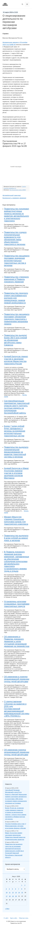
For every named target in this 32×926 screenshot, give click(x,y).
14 (19, 892)
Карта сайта (13, 918)
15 (22, 892)
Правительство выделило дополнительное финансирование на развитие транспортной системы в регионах (16, 452)
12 (13, 892)
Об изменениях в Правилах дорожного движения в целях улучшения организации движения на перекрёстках (16, 641)
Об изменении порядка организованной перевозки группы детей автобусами (16, 752)
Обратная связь (23, 918)
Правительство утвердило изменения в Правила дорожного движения (16, 279)
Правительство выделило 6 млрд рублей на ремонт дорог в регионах (16, 538)
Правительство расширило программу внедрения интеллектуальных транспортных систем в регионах (16, 261)
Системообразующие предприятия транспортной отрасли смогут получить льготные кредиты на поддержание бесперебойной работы (16, 407)
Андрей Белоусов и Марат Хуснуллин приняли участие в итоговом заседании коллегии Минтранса (16, 473)
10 (6, 892)
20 (16, 896)
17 (6, 896)
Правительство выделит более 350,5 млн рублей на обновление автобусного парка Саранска (15, 340)
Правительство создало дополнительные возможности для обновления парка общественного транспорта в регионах (15, 238)
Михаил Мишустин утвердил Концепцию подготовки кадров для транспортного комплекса (16, 520)
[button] (22, 4)
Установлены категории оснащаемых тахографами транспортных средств (16, 603)
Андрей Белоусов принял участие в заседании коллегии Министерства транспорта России (16, 360)
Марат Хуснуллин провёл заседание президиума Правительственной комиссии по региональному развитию (15, 836)
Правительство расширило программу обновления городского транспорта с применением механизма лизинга (16, 319)
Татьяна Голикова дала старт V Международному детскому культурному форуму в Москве (15, 826)
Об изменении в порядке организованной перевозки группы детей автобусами (16, 679)
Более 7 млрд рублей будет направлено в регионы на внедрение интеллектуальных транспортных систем (14, 431)
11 (9, 892)
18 (9, 896)
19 (13, 896)
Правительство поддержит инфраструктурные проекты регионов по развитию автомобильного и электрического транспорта (16, 215)
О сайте (6, 918)
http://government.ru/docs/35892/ (17, 190)
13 (16, 892)
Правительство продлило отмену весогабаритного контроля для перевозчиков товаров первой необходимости (16, 298)
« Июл (7, 909)
